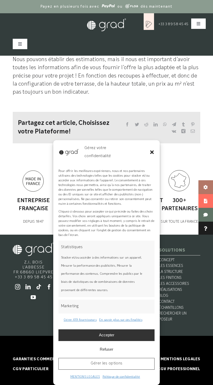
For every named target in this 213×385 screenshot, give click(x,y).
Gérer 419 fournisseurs (80, 320)
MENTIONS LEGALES (85, 376)
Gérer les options (106, 363)
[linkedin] (28, 287)
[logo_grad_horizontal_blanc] (33, 245)
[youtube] (33, 297)
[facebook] (49, 287)
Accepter (106, 335)
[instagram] (17, 287)
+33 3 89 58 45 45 (173, 24)
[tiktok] (38, 287)
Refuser (106, 349)
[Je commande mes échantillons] (149, 21)
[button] (152, 152)
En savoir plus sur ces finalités (120, 320)
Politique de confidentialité (121, 376)
